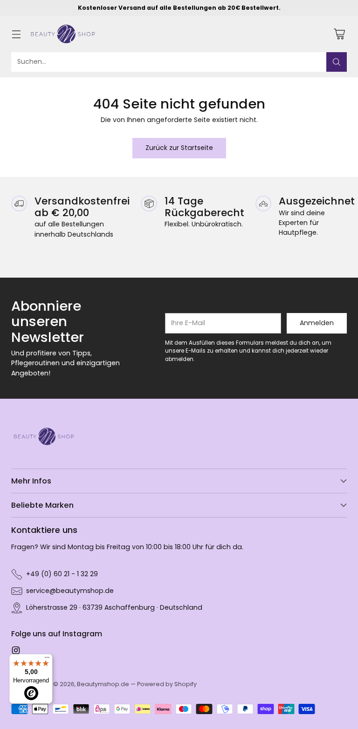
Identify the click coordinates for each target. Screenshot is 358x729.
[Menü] (47, 659)
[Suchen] (336, 62)
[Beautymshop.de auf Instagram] (15, 652)
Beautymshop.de (103, 684)
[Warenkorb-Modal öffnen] (339, 33)
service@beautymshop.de (70, 590)
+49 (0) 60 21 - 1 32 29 (62, 574)
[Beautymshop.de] (63, 34)
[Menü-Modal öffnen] (16, 33)
